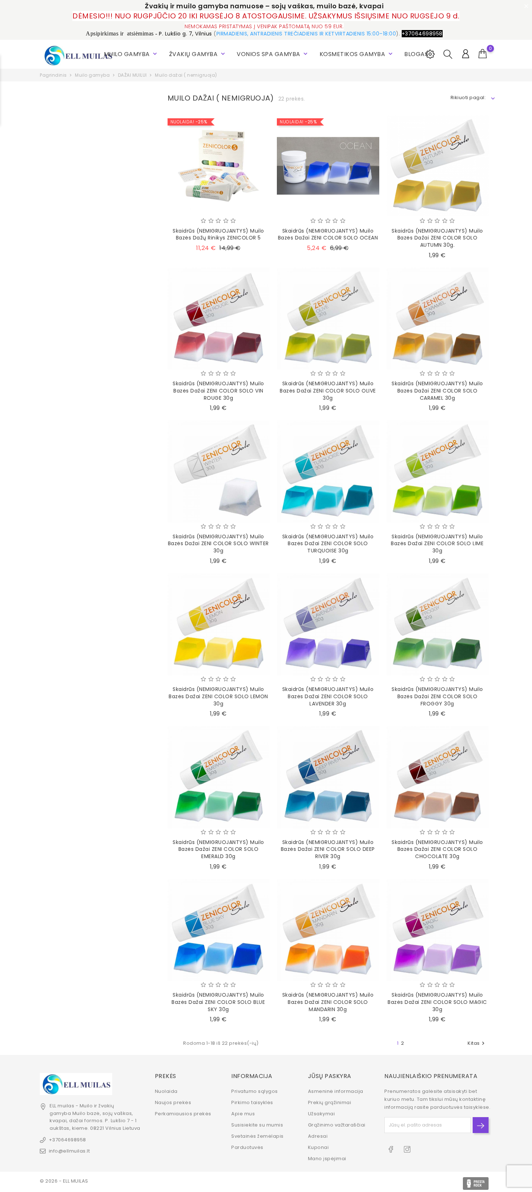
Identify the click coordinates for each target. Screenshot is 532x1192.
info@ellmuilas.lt (69, 1151)
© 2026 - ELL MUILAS (64, 1181)
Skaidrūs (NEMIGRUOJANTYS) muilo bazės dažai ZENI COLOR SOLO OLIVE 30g (328, 391)
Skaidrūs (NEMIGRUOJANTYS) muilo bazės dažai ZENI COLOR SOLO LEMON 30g (218, 696)
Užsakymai (321, 1113)
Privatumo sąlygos (254, 1091)
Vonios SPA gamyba (273, 54)
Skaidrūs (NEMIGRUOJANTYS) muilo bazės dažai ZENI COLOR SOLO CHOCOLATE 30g (437, 849)
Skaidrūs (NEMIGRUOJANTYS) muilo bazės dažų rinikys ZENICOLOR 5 (218, 234)
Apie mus (243, 1113)
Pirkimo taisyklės (252, 1102)
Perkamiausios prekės (183, 1113)
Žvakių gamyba (198, 54)
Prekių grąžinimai (329, 1102)
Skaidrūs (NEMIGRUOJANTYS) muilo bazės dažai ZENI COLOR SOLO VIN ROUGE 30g (218, 391)
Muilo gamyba (131, 54)
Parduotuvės (247, 1147)
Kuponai (318, 1147)
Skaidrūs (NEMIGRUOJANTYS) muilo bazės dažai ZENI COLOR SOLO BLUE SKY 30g (218, 1002)
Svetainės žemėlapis (257, 1136)
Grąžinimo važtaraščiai (337, 1124)
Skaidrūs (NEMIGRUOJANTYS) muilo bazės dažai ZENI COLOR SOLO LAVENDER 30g (328, 696)
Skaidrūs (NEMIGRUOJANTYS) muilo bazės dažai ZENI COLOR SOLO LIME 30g (437, 544)
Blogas (416, 54)
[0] (482, 53)
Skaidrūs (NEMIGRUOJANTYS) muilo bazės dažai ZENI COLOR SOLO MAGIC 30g (437, 1002)
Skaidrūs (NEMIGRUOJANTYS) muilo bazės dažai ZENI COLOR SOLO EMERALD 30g (218, 849)
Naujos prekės (173, 1102)
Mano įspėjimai (327, 1158)
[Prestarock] (476, 1183)
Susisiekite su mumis (257, 1124)
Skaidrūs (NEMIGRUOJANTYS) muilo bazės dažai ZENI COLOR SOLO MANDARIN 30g (328, 1002)
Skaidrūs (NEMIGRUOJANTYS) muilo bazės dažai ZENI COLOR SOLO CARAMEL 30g (437, 391)
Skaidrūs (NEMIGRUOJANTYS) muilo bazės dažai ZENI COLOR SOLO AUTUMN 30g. (437, 238)
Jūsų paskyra (329, 1076)
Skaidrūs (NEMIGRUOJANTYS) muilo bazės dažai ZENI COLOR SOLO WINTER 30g (218, 544)
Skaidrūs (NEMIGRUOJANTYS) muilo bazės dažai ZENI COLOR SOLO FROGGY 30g (437, 696)
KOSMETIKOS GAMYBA (357, 54)
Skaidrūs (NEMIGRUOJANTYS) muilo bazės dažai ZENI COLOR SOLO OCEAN (328, 234)
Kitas (477, 1043)
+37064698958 (67, 1139)
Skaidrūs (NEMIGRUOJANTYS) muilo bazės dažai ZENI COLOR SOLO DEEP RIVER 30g (328, 849)
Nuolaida (166, 1091)
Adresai (318, 1136)
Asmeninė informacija (335, 1091)
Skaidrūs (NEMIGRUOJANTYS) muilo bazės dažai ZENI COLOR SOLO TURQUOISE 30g (328, 544)
